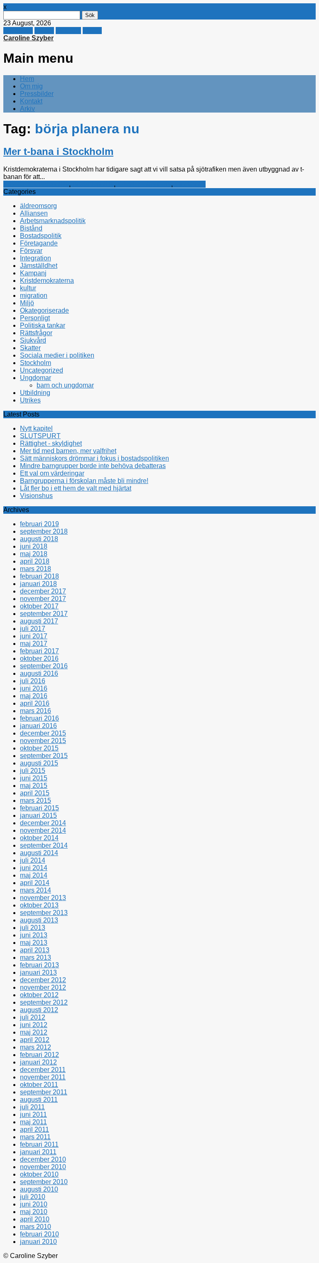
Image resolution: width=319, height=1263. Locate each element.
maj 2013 (33, 942)
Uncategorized (41, 370)
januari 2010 (38, 1241)
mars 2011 (35, 1136)
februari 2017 (39, 651)
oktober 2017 (39, 606)
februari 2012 (39, 1054)
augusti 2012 (39, 1009)
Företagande (39, 243)
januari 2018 (38, 583)
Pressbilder (37, 93)
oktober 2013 (39, 905)
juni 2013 (33, 935)
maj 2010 (33, 1211)
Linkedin (68, 30)
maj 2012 (33, 1032)
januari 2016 (38, 725)
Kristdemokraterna (144, 184)
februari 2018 (39, 576)
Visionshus (36, 495)
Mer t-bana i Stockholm (58, 151)
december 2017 (43, 591)
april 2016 (34, 703)
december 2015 (43, 733)
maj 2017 (33, 643)
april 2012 (34, 1039)
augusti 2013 (39, 920)
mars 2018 (35, 568)
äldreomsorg (38, 205)
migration (33, 295)
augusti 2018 (39, 538)
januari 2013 (38, 972)
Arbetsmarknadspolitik (36, 184)
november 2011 (43, 1077)
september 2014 (44, 845)
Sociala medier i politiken (57, 355)
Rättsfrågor (36, 332)
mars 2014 (35, 890)
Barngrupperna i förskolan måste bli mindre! (84, 480)
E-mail (92, 30)
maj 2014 (33, 875)
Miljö (27, 303)
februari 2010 (39, 1234)
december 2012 (43, 979)
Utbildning (35, 392)
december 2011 (43, 1069)
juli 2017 (32, 628)
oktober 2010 (39, 1174)
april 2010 (34, 1219)
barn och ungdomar (65, 385)
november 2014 (43, 830)
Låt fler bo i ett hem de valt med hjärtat (75, 488)
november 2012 (43, 987)
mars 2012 (35, 1047)
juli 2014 (32, 860)
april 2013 (34, 950)
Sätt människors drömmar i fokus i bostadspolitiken (94, 458)
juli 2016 (32, 680)
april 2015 (34, 793)
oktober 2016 (39, 658)
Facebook (18, 30)
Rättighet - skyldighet (51, 443)
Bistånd (31, 228)
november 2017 (43, 598)
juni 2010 (33, 1204)
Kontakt (31, 101)
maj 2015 (33, 785)
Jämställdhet (38, 265)
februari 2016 (39, 718)
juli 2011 (32, 1107)
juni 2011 (33, 1114)
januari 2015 (38, 815)
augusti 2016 (39, 673)
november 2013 (43, 897)
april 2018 (34, 561)
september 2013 (44, 912)
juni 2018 (33, 546)
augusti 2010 (39, 1189)
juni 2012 (33, 1024)
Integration (35, 258)
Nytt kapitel (36, 428)
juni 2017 (33, 636)
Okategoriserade (44, 310)
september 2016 (44, 666)
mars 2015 (35, 800)
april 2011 (34, 1129)
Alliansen (34, 213)
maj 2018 (33, 553)
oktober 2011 (39, 1084)
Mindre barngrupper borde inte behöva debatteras (93, 465)
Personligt (35, 317)
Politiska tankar (42, 325)
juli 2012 (32, 1017)
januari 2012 (38, 1062)
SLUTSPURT (40, 435)
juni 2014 (33, 867)
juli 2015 (32, 770)
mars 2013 (35, 957)
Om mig (31, 86)
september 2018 (44, 531)
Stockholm (190, 184)
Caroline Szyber (28, 38)
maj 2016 (33, 695)
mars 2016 (35, 710)
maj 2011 (33, 1122)
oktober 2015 (39, 748)
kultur (28, 288)
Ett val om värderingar (52, 473)
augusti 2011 (39, 1099)
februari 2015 (39, 808)
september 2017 (44, 613)
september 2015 (44, 755)
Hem (27, 78)
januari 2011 (38, 1151)
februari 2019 (39, 523)
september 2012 (44, 1002)
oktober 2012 (39, 994)
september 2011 (43, 1092)
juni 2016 (33, 688)
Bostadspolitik (93, 184)
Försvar (31, 250)
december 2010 (43, 1159)
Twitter (44, 30)
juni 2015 (33, 778)
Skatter (30, 347)
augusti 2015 (39, 763)
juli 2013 (32, 927)
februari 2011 (39, 1144)
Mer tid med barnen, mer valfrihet (68, 450)
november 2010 (43, 1166)
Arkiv (27, 108)
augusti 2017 (39, 621)
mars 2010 (35, 1226)
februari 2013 (39, 965)
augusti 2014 (39, 852)
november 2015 (43, 740)
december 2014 (43, 822)
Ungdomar (35, 377)
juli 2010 (32, 1196)
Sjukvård (33, 340)
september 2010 (44, 1181)
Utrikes (30, 400)
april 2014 (34, 882)
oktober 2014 (39, 837)
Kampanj (33, 273)
